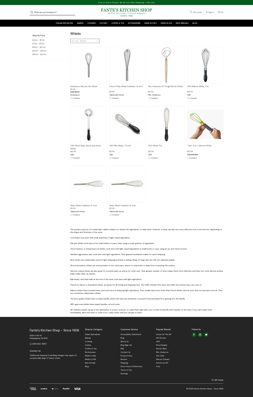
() (221, 12)
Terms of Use (126, 370)
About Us (125, 341)
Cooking (91, 23)
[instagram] (200, 335)
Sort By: (75, 41)
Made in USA (166, 23)
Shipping (124, 363)
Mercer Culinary (163, 359)
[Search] (33, 12)
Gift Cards (197, 12)
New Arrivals (182, 23)
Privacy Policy (126, 356)
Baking (80, 23)
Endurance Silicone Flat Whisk (83, 86)
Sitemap (124, 373)
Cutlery (104, 23)
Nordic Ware (161, 348)
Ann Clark (160, 356)
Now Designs (161, 345)
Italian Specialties (64, 23)
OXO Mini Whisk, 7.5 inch (120, 145)
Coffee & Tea (117, 23)
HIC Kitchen (161, 338)
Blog (195, 23)
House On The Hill (163, 334)
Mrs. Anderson (162, 352)
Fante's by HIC (162, 363)
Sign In (211, 12)
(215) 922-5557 (39, 344)
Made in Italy (150, 23)
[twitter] (206, 335)
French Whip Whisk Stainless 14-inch (126, 86)
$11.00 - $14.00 (39, 47)
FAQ (122, 348)
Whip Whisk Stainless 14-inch (83, 205)
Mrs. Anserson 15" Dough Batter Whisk (165, 86)
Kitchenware (134, 23)
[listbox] (89, 41)
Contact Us (125, 352)
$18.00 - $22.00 (39, 54)
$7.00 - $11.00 (38, 43)
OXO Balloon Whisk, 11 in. (198, 86)
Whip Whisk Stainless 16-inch (122, 205)
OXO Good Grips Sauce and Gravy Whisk (85, 147)
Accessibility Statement (131, 334)
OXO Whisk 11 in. (155, 145)
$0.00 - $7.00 (38, 40)
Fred (158, 366)
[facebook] (194, 335)
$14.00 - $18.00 (39, 51)
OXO (158, 341)
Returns (124, 359)
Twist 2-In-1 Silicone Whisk (199, 145)
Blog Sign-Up (126, 345)
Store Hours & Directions (131, 366)
